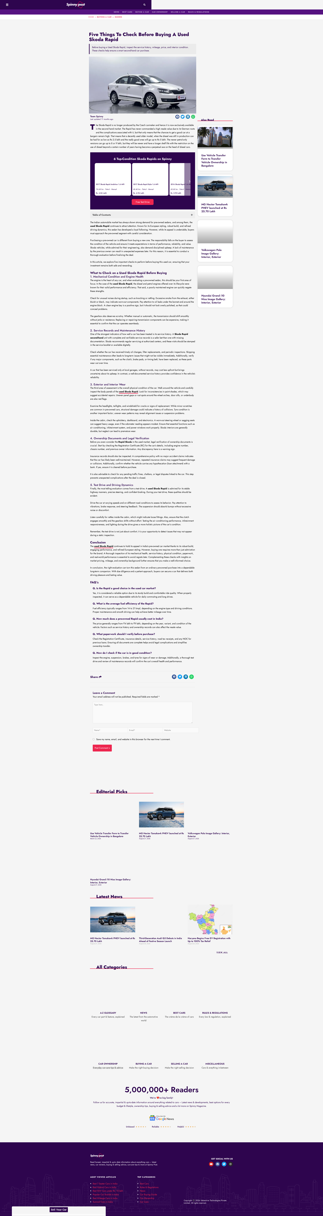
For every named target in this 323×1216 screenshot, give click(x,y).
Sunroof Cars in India (103, 1201)
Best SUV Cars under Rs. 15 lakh (108, 1190)
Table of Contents (101, 215)
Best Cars (179, 1013)
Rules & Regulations (215, 1013)
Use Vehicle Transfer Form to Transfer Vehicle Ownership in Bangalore (214, 160)
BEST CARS (127, 12)
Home (91, 17)
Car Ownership (108, 1063)
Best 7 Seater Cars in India (105, 1183)
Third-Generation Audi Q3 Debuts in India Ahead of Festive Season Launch (160, 940)
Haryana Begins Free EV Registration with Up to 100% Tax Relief (209, 940)
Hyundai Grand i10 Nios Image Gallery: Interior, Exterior (213, 299)
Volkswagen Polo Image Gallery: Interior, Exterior (211, 253)
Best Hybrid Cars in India (104, 1187)
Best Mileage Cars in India (105, 1198)
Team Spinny (96, 116)
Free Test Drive (143, 202)
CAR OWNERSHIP (160, 12)
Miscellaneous (214, 1063)
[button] (6, 5)
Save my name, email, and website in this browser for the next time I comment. (133, 739)
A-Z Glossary (108, 1013)
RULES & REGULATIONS (198, 12)
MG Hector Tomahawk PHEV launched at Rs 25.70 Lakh (214, 207)
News (143, 1013)
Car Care (144, 1201)
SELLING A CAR (178, 12)
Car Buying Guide (148, 1194)
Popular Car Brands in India (106, 1194)
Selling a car (179, 1063)
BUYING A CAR (142, 12)
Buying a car (144, 1063)
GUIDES (118, 17)
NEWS (116, 12)
